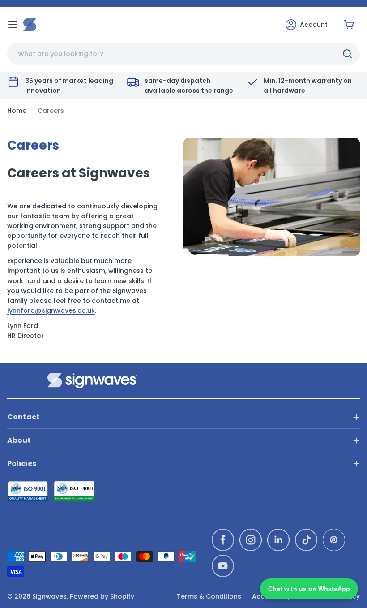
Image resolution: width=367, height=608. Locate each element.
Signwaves (49, 596)
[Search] (347, 53)
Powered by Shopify (102, 596)
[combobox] (183, 54)
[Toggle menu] (12, 24)
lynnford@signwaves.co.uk (51, 310)
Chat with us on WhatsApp (309, 588)
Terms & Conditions (209, 596)
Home (16, 110)
